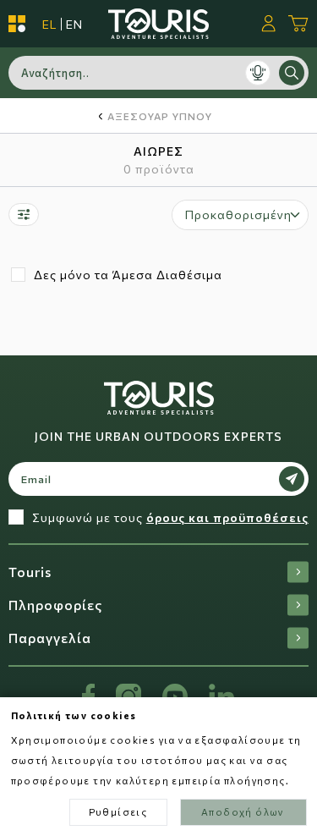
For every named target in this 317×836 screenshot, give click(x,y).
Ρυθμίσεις (118, 811)
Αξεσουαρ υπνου (159, 116)
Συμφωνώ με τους (170, 517)
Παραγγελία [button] (49, 638)
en (74, 24)
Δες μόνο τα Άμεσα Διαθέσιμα (128, 274)
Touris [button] (30, 572)
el (49, 24)
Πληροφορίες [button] (55, 605)
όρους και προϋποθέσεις (227, 517)
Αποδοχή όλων (243, 811)
